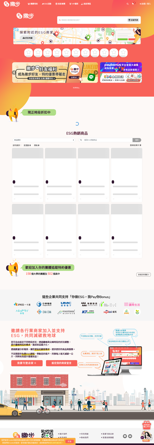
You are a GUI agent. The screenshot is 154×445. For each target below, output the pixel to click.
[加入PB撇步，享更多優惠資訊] (47, 436)
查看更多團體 (143, 275)
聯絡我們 (84, 437)
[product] (27, 163)
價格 (36, 145)
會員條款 (63, 437)
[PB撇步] (11, 4)
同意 (69, 441)
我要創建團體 (108, 437)
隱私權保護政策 (56, 443)
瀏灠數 (27, 145)
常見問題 (84, 434)
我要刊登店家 (25, 363)
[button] (14, 72)
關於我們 (63, 434)
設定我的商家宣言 (61, 363)
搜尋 (136, 140)
